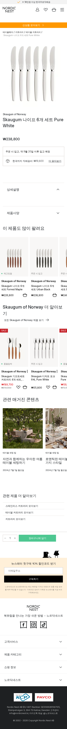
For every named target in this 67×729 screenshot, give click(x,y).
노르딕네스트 (12, 680)
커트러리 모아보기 (15, 518)
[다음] (60, 73)
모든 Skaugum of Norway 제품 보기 (24, 320)
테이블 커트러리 (33, 32)
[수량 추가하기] (15, 538)
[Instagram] (33, 624)
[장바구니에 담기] (25, 295)
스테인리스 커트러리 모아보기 (21, 505)
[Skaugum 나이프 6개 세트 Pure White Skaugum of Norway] (33, 73)
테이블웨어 (8, 32)
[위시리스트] (46, 10)
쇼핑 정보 (10, 667)
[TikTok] (43, 624)
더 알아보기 (55, 160)
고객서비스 (11, 641)
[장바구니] (54, 10)
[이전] (6, 73)
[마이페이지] (37, 10)
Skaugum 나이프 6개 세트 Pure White (21, 35)
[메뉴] (62, 10)
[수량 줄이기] (5, 538)
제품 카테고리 (12, 654)
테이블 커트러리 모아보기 (19, 512)
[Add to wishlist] (18, 387)
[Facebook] (24, 624)
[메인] (9, 9)
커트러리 (19, 32)
